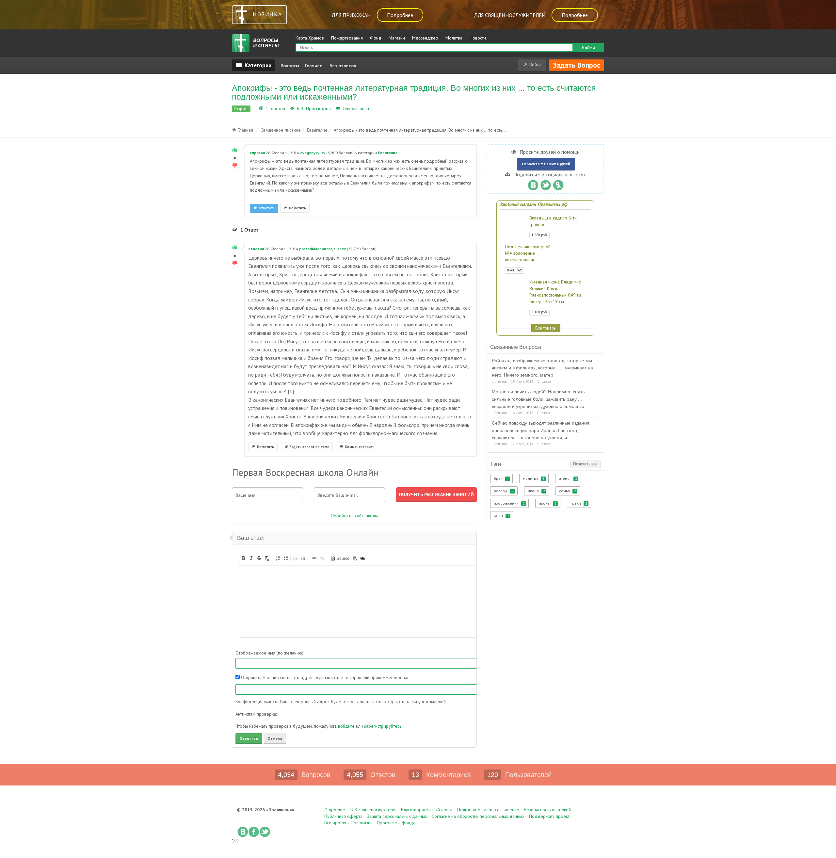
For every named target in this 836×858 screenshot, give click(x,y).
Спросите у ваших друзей (546, 163)
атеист (568, 478)
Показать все (585, 464)
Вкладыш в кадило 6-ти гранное (553, 221)
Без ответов (343, 66)
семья (567, 490)
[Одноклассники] (558, 183)
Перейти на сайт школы (354, 516)
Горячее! (314, 66)
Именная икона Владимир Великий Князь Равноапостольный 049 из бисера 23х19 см (555, 291)
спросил (257, 152)
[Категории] (253, 65)
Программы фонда (396, 823)
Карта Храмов (310, 38)
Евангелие (381, 108)
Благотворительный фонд (427, 810)
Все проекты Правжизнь (348, 823)
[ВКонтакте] (532, 183)
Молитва (453, 38)
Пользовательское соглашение (488, 810)
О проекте (334, 810)
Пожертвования (347, 38)
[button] (243, 558)
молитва (533, 478)
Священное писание (281, 130)
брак (501, 478)
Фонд (375, 38)
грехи (579, 503)
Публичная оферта (343, 816)
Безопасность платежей (547, 810)
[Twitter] (545, 183)
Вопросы (290, 66)
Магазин (397, 38)
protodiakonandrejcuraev (322, 248)
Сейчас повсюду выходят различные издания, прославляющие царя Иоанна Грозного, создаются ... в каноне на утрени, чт (541, 430)
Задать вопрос (576, 65)
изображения (509, 503)
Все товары (545, 328)
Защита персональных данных (397, 816)
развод (503, 490)
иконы (547, 503)
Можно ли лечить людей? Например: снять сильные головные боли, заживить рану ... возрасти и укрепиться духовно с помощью (538, 399)
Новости (478, 38)
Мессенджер (425, 38)
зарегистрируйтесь (382, 726)
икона (536, 490)
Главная (244, 130)
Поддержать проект (549, 816)
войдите (346, 726)
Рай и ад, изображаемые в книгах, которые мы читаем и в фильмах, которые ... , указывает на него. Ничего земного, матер (542, 368)
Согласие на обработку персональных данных (478, 816)
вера (501, 515)
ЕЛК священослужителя (373, 810)
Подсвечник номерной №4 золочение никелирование (528, 253)
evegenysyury (312, 152)
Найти (588, 48)
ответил (256, 248)
